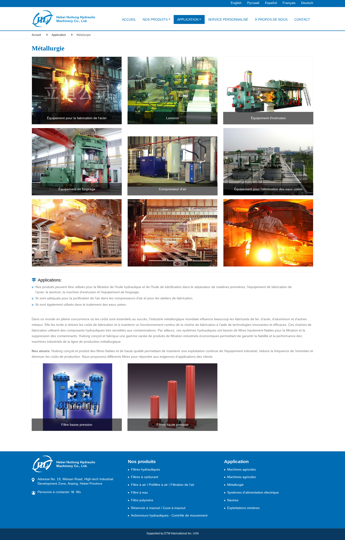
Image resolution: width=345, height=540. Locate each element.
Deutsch (307, 3)
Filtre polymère (142, 500)
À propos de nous (271, 19)
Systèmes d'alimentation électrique (253, 492)
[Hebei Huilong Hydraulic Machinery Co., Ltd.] (42, 18)
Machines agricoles (241, 469)
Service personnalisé (228, 19)
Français (289, 3)
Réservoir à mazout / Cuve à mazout (158, 508)
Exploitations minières (243, 508)
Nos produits (142, 461)
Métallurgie (235, 485)
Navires (232, 500)
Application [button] (188, 19)
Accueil (129, 19)
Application (59, 35)
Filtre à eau (139, 492)
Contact (302, 19)
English (236, 3)
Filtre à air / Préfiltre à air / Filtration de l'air (162, 485)
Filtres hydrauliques (145, 469)
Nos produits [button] (155, 19)
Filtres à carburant (144, 477)
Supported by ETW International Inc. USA (172, 533)
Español (271, 3)
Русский (253, 3)
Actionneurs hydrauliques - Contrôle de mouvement (169, 515)
